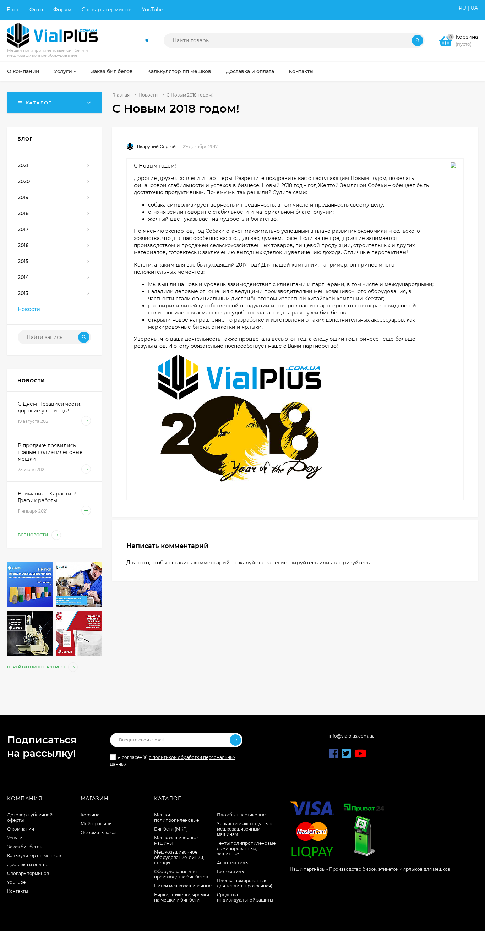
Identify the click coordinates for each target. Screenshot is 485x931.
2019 (23, 197)
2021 (23, 165)
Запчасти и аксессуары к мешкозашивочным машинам (244, 829)
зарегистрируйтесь (292, 562)
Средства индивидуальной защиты (245, 897)
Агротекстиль (232, 862)
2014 (23, 277)
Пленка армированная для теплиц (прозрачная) (244, 883)
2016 (23, 245)
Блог (13, 9)
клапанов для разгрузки (286, 313)
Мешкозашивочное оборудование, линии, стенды (179, 857)
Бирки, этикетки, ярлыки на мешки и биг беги (181, 897)
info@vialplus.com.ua (352, 736)
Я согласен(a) (172, 761)
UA (474, 8)
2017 (23, 229)
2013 (23, 293)
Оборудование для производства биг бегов (181, 874)
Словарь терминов (107, 9)
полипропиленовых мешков (185, 313)
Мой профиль (96, 823)
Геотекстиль (230, 871)
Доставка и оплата (28, 864)
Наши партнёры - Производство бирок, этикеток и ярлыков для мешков (370, 869)
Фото (36, 9)
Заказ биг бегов (24, 846)
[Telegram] (146, 40)
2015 (23, 261)
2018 (23, 213)
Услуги (14, 837)
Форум (62, 9)
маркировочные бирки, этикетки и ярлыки (205, 327)
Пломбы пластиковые (241, 814)
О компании (20, 829)
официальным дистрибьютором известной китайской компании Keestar (287, 298)
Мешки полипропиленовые (176, 817)
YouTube (152, 9)
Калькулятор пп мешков (34, 855)
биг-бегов (333, 313)
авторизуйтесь (350, 562)
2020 (24, 181)
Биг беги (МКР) (171, 829)
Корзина (90, 814)
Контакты (17, 891)
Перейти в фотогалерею (36, 666)
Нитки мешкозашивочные (183, 885)
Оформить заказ (98, 832)
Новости (148, 95)
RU (462, 8)
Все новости (33, 534)
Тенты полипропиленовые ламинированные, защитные (246, 848)
